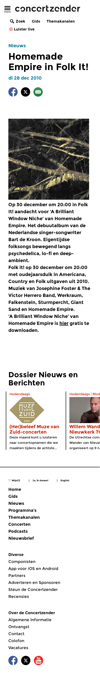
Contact (16, 633)
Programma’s (22, 510)
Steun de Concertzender (33, 589)
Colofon (16, 640)
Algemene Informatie (30, 619)
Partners (17, 575)
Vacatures (18, 647)
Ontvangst (18, 626)
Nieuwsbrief (21, 538)
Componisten (21, 561)
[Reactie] (38, 92)
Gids (36, 21)
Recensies (18, 596)
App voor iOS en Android (33, 568)
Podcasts (18, 531)
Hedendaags (20, 394)
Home (14, 489)
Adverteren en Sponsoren (34, 582)
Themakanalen (61, 21)
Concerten (19, 524)
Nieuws (17, 45)
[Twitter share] (25, 92)
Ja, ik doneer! (40, 480)
